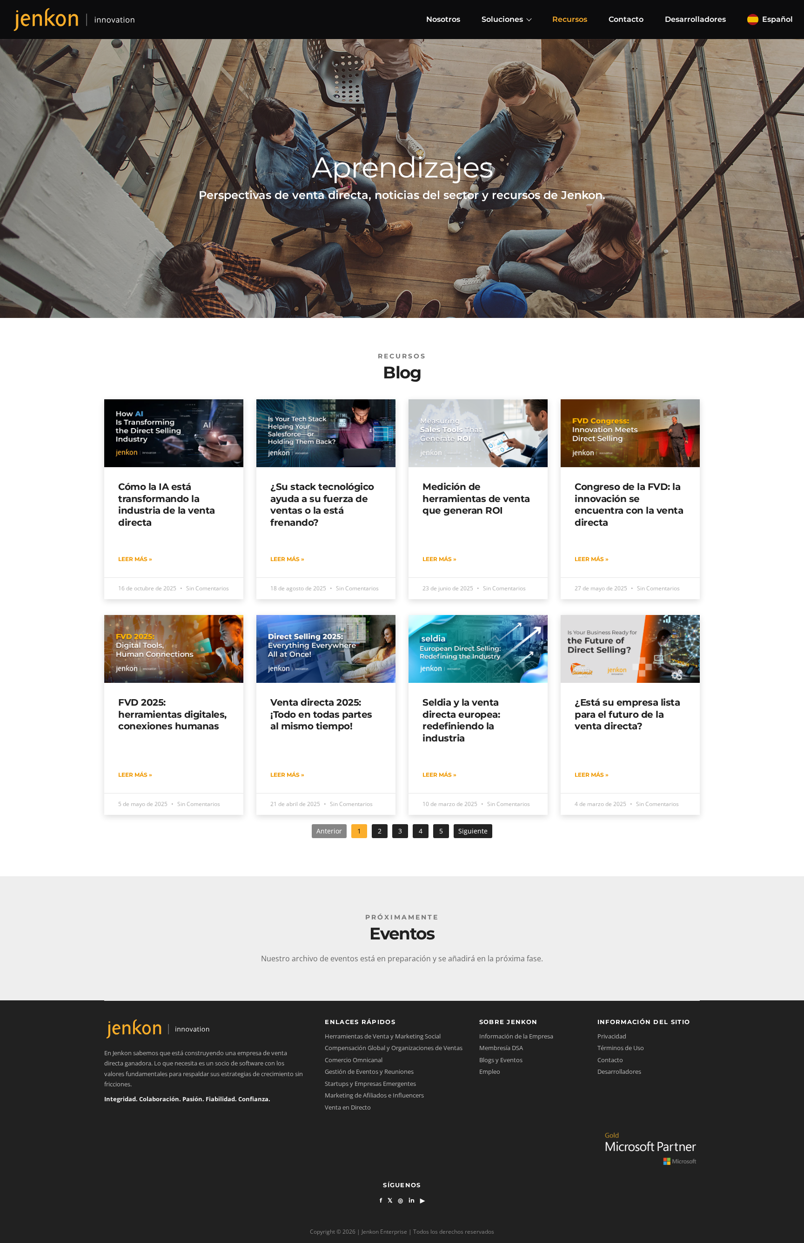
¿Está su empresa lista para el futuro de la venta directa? (627, 714)
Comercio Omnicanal (353, 1060)
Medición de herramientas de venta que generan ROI (476, 498)
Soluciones (502, 19)
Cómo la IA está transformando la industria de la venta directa (166, 504)
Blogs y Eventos (501, 1060)
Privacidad (611, 1036)
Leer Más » (135, 558)
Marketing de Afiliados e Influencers (374, 1095)
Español (777, 19)
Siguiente (473, 830)
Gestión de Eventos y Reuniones (369, 1071)
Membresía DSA (501, 1048)
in (412, 1200)
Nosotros (443, 19)
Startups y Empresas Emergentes (370, 1083)
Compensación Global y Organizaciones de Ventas (393, 1048)
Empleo (489, 1071)
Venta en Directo (348, 1107)
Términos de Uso (620, 1048)
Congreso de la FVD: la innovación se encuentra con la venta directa (629, 504)
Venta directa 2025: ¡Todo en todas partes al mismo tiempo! (321, 714)
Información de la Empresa (516, 1036)
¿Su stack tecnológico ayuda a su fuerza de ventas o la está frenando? (322, 504)
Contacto (626, 19)
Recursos (569, 19)
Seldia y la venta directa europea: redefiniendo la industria (461, 720)
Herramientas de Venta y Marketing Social (383, 1036)
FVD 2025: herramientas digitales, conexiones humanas (172, 714)
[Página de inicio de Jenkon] (74, 19)
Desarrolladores (695, 19)
